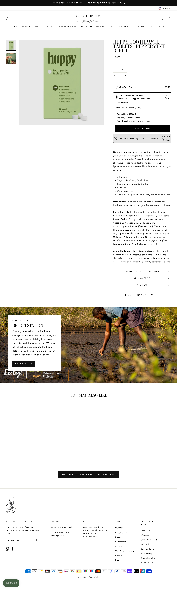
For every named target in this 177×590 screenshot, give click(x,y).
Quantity (119, 69)
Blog (117, 560)
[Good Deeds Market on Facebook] (12, 549)
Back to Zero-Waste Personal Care (90, 474)
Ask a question (142, 278)
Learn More (23, 363)
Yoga (112, 26)
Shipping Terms (147, 548)
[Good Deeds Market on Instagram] (7, 549)
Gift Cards (145, 544)
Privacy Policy (147, 562)
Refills (39, 26)
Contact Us (145, 530)
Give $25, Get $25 (149, 539)
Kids (152, 26)
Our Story (119, 527)
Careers (118, 555)
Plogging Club (121, 532)
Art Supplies (126, 26)
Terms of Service (148, 558)
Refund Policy (146, 553)
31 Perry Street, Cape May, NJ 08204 (60, 534)
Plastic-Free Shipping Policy (142, 271)
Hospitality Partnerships (125, 550)
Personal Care (67, 26)
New (15, 26)
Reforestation (120, 541)
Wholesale (145, 535)
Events (26, 26)
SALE (161, 26)
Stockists (118, 546)
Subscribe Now (142, 128)
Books (142, 26)
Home (50, 26)
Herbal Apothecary (92, 26)
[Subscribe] (38, 540)
